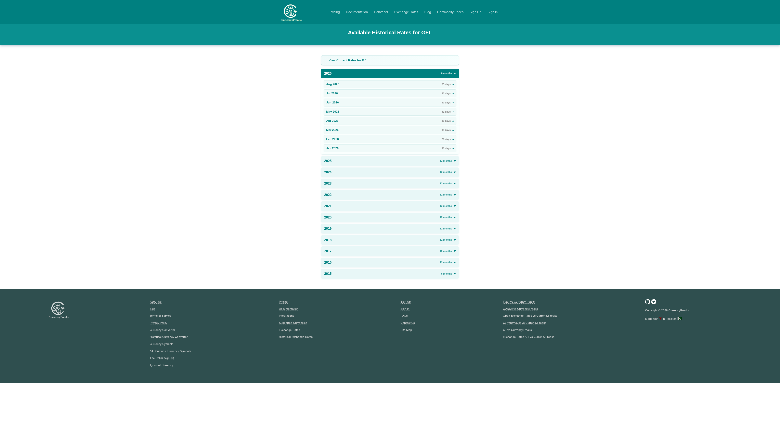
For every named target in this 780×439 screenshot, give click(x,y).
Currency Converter (162, 329)
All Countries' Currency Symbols (170, 351)
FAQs (404, 315)
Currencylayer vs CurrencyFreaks (524, 322)
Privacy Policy (158, 322)
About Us (155, 301)
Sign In (493, 12)
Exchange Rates (406, 12)
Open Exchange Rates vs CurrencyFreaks (530, 315)
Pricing (335, 12)
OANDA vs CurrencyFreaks (520, 308)
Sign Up (475, 12)
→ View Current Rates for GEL (346, 60)
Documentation (357, 12)
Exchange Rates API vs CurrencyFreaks (528, 336)
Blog (427, 12)
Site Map (406, 329)
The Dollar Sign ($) (162, 358)
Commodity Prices (450, 12)
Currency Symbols (161, 344)
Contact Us (408, 322)
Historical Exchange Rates (296, 336)
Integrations (286, 315)
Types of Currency (161, 365)
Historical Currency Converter (169, 336)
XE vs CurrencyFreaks (517, 329)
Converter (381, 12)
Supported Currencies (293, 322)
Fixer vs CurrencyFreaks (519, 301)
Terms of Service (160, 315)
